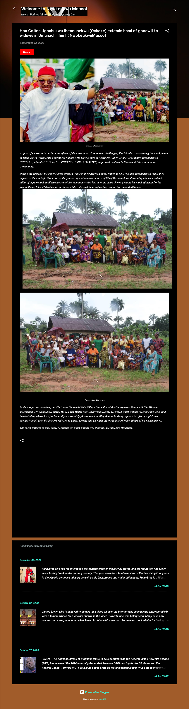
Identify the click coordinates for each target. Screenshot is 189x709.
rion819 (102, 699)
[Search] (174, 10)
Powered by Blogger (96, 692)
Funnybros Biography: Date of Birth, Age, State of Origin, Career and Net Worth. (80, 554)
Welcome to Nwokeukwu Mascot (54, 8)
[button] (167, 31)
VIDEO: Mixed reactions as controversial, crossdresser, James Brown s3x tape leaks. (84, 597)
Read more (161, 586)
